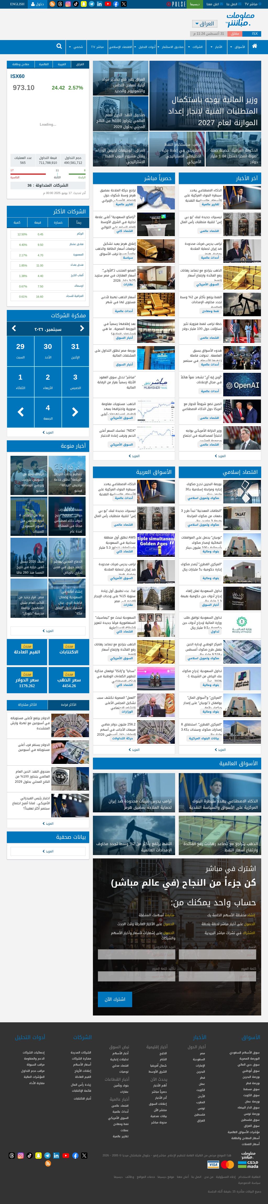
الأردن (201, 1096)
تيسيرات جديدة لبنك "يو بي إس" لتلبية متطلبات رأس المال (201, 219)
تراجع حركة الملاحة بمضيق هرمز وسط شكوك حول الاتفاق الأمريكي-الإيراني (118, 195)
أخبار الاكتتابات (82, 1098)
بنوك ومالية (211, 551)
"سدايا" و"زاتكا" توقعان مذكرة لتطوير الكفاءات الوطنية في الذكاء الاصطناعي (115, 676)
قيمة (37, 222)
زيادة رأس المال (81, 1084)
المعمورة (78, 255)
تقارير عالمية (210, 204)
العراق (80, 64)
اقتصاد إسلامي (240, 472)
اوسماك (78, 286)
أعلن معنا (183, 1176)
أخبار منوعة (73, 446)
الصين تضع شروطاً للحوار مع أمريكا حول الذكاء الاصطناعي (202, 406)
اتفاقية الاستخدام (249, 1176)
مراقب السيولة (35, 1064)
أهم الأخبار (160, 1085)
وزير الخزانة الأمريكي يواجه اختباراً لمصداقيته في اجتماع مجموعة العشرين (202, 435)
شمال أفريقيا (158, 1065)
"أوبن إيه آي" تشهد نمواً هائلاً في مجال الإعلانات (201, 380)
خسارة (58, 222)
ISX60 (17, 76)
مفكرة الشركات (68, 315)
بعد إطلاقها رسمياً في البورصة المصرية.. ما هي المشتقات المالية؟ (119, 329)
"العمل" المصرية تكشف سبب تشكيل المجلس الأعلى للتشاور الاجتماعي (116, 703)
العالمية (44, 64)
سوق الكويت (251, 1095)
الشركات (198, 47)
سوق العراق (252, 1125)
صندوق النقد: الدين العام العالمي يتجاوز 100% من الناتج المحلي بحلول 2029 (32, 776)
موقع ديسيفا (166, 1176)
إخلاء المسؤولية (226, 1176)
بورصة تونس (252, 1113)
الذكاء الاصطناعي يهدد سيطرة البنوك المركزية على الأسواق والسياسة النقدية (203, 195)
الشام (163, 1059)
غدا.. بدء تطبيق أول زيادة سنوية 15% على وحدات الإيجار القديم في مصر (115, 596)
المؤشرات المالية (34, 1076)
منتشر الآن (160, 1110)
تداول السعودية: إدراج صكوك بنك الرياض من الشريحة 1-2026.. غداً (202, 676)
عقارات (128, 284)
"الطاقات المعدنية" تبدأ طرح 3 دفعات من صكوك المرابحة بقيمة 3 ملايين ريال (201, 516)
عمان (202, 1083)
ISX (255, 34)
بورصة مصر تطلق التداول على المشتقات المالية (115, 353)
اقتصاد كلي (124, 231)
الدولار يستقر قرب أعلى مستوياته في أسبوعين (34, 747)
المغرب (200, 1102)
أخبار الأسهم (121, 1053)
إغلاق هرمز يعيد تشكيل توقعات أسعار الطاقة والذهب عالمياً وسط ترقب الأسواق (115, 249)
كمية (17, 222)
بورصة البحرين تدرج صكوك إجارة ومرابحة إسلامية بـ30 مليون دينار (204, 489)
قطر (202, 1077)
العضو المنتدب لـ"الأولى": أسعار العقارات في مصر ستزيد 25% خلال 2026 (115, 275)
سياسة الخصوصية (249, 1182)
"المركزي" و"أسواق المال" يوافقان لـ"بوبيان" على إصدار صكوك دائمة (202, 703)
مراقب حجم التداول (32, 1070)
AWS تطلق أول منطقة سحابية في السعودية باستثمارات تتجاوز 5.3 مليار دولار (117, 545)
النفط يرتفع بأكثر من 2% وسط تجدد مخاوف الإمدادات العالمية (201, 302)
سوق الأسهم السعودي (245, 1052)
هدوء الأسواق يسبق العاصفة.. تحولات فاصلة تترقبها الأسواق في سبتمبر (202, 355)
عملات (125, 1130)
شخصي (78, 47)
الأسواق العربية (154, 472)
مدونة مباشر (159, 1122)
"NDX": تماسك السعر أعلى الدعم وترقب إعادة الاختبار (117, 433)
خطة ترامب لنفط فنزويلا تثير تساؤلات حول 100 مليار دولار (202, 326)
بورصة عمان (252, 1101)
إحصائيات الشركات (33, 1052)
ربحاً (78, 222)
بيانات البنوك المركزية (204, 738)
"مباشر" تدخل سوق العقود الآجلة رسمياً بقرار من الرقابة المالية (116, 382)
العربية (62, 64)
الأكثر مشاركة (27, 705)
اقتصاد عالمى (209, 231)
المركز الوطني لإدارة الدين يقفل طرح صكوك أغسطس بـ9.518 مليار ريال (204, 649)
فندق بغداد (76, 265)
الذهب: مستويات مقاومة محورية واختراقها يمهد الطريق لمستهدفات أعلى (118, 409)
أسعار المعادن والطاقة (245, 1138)
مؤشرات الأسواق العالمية (244, 1132)
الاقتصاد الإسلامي (120, 47)
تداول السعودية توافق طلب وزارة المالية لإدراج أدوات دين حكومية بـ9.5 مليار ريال (202, 622)
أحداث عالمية (210, 257)
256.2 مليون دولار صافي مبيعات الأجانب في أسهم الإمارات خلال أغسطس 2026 (116, 729)
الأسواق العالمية (238, 763)
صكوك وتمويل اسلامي (203, 498)
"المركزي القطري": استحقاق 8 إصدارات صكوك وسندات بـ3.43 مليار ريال (201, 729)
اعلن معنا (213, 4)
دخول (39, 4)
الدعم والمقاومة (34, 1058)
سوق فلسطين (250, 1119)
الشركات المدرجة (81, 1052)
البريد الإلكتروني (164, 947)
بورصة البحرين (251, 1076)
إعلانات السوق (158, 1103)
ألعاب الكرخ (77, 276)
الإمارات (200, 1065)
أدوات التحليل (147, 47)
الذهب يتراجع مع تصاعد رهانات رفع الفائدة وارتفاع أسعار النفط (201, 275)
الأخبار (218, 47)
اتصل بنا (232, 4)
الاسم (252, 947)
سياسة (128, 257)
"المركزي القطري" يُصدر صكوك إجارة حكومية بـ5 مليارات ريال (201, 567)
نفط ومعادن (210, 311)
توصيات (124, 1071)
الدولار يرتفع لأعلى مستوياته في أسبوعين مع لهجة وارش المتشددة (30, 723)
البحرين (201, 1071)
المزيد (221, 456)
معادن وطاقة (20, 64)
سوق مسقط (251, 1089)
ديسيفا (118, 1176)
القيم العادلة (83, 1076)
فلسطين (199, 1114)
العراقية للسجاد (74, 296)
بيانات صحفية (71, 837)
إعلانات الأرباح (83, 1070)
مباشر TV (97, 47)
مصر (202, 1053)
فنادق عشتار (76, 244)
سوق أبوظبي (251, 1070)
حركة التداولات (122, 738)
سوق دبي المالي (249, 1064)
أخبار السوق (124, 337)
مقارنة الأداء (36, 1083)
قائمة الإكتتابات (81, 1090)
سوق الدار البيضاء (249, 1107)
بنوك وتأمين (121, 1085)
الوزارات (127, 711)
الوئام (80, 234)
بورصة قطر (253, 1083)
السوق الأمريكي (207, 284)
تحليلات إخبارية (119, 1059)
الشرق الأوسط (158, 1071)
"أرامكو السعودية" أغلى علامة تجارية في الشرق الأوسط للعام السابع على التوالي (115, 222)
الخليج (163, 1053)
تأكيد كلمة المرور (163, 969)
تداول (215, 631)
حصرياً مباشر (158, 178)
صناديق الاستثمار (173, 47)
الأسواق (240, 47)
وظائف (129, 1176)
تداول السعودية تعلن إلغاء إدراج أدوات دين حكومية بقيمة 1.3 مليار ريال (201, 596)
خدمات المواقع (146, 1176)
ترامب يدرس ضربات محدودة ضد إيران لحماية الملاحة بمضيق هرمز (203, 249)
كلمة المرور (248, 969)
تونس (201, 1108)
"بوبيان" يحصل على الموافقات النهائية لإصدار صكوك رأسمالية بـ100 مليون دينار (201, 542)
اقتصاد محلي (120, 1065)
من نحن (208, 1176)
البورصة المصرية (249, 1058)
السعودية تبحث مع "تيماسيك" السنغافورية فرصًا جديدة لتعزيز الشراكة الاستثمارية (115, 622)
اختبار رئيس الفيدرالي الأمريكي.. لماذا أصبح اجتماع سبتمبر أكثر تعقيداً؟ (31, 803)
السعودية (199, 1059)
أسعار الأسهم (82, 1064)
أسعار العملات (251, 1144)
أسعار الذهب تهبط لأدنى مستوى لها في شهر (118, 300)
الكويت (201, 1089)
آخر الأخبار (247, 178)
